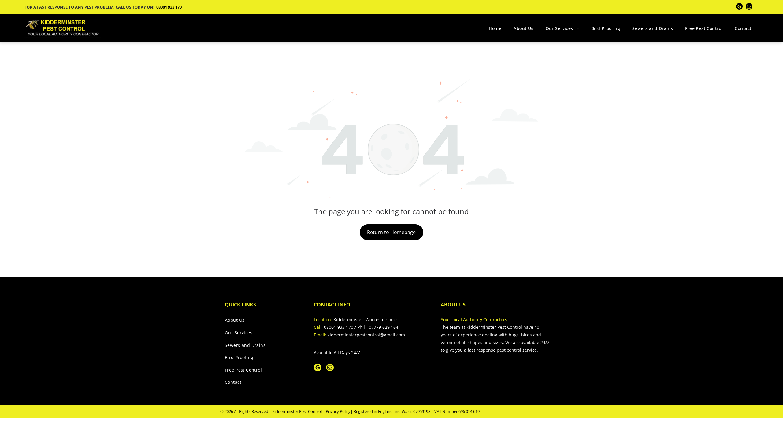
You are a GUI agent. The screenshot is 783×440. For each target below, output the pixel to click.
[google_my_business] (739, 7)
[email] (749, 7)
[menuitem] (495, 28)
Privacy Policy (338, 411)
